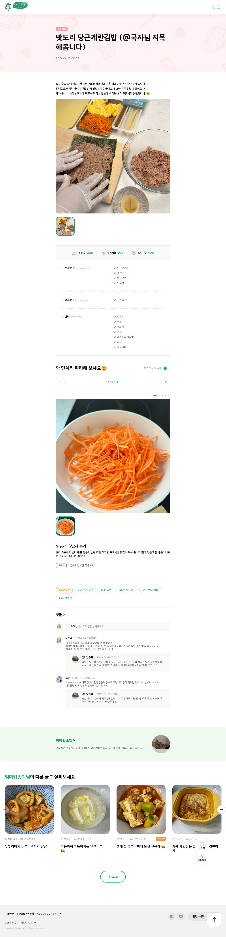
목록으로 (113, 877)
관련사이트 (198, 916)
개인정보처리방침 (25, 913)
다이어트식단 (127, 590)
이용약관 (9, 913)
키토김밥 (107, 590)
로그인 (74, 626)
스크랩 (47, 791)
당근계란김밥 (86, 590)
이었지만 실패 (151, 590)
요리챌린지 (66, 598)
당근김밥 (65, 590)
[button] (165, 382)
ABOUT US (43, 913)
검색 (213, 6)
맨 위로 (214, 920)
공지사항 (57, 913)
